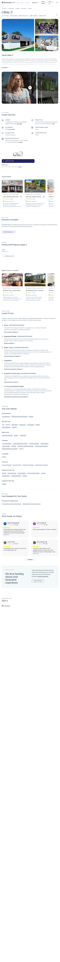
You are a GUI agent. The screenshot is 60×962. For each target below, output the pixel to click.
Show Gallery (51, 48)
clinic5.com (4, 164)
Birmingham (23, 8)
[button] (18, 161)
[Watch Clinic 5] (30, 87)
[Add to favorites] (56, 15)
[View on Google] (5, 523)
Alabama (17, 8)
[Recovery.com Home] (8, 2)
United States (11, 8)
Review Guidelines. (42, 576)
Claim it (20, 166)
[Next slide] (54, 194)
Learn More (12, 129)
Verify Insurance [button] (8, 232)
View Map (19, 123)
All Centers (4, 8)
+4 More (20, 142)
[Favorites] (57, 2)
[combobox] (24, 2)
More (53, 123)
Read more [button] (6, 534)
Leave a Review (38, 580)
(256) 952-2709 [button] (9, 256)
